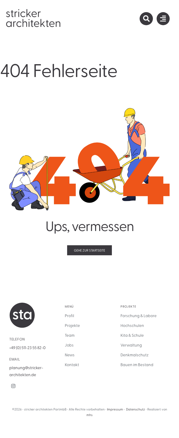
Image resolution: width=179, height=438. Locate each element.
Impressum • (116, 409)
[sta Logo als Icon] (22, 304)
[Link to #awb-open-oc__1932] (163, 18)
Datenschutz (135, 409)
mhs (89, 415)
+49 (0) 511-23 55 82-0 (27, 347)
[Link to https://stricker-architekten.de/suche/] (146, 18)
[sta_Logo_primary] (34, 10)
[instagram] (13, 386)
